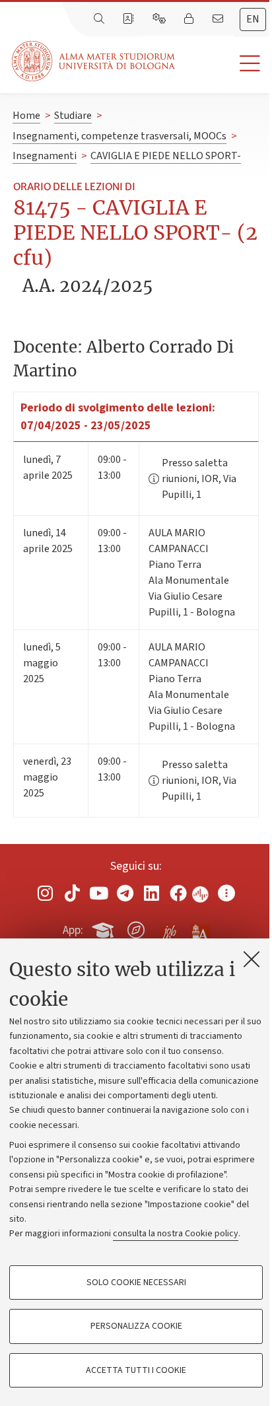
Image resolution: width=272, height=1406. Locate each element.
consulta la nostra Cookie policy (175, 1233)
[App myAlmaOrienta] (136, 928)
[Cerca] (100, 19)
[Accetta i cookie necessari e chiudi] (251, 958)
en (252, 19)
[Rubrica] (129, 19)
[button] (223, 63)
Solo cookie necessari (136, 1282)
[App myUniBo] (104, 928)
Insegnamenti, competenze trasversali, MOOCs (119, 136)
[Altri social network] (226, 893)
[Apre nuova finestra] (45, 893)
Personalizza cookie (136, 1326)
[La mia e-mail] (219, 19)
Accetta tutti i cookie (136, 1370)
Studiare (73, 115)
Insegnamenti (45, 156)
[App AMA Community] (200, 929)
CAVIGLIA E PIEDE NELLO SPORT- (165, 156)
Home (26, 115)
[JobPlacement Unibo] (168, 927)
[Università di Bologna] (94, 61)
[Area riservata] (190, 19)
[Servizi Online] (160, 19)
